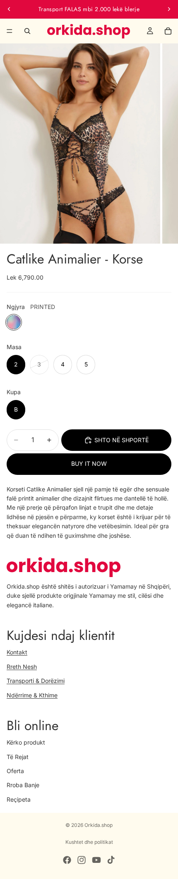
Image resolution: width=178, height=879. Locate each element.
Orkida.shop (98, 825)
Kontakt (17, 652)
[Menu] (9, 31)
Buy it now (89, 463)
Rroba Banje (23, 784)
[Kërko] (27, 31)
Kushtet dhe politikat (89, 842)
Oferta (15, 770)
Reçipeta (19, 799)
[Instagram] (82, 860)
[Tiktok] (111, 860)
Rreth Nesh (22, 666)
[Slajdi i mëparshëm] (9, 9)
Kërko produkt (26, 742)
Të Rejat (18, 756)
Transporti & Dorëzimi (36, 680)
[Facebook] (67, 860)
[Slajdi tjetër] (169, 9)
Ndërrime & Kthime (32, 695)
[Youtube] (96, 860)
